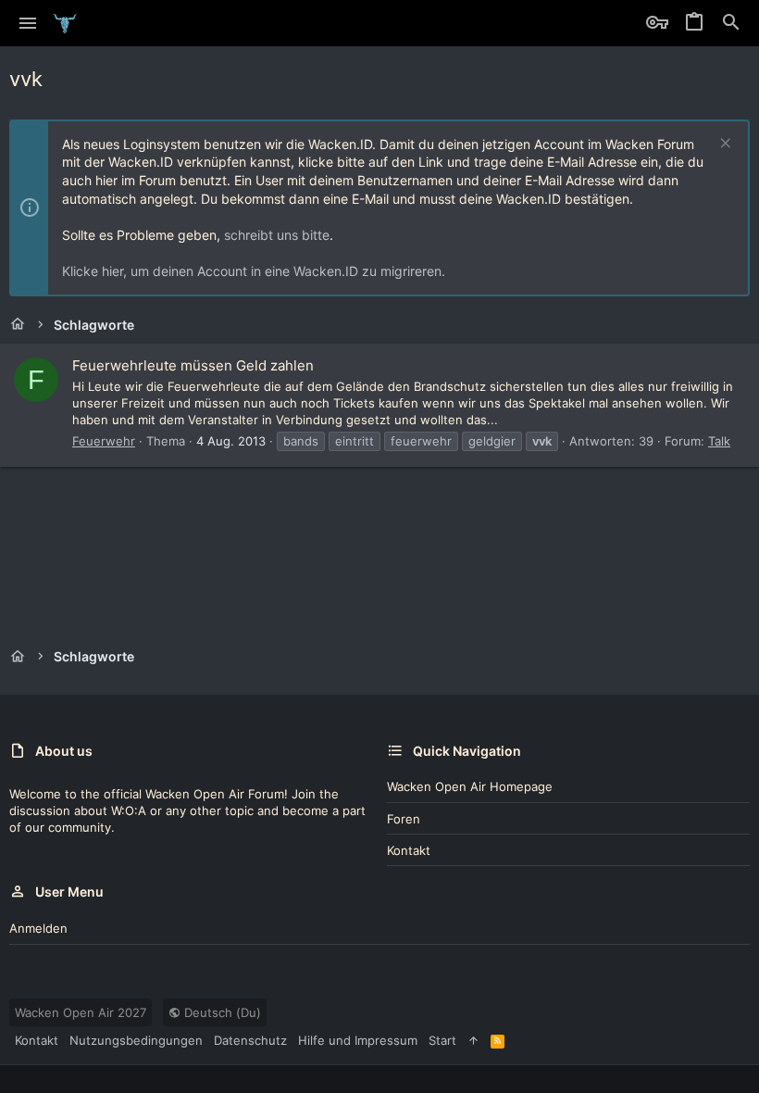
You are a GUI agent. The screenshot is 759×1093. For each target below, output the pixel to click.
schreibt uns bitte (277, 235)
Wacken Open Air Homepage (470, 786)
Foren (403, 818)
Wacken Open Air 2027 (80, 1012)
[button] (28, 23)
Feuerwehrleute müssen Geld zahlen (193, 365)
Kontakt (408, 850)
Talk (719, 440)
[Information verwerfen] (723, 145)
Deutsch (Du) (220, 1012)
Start (442, 1040)
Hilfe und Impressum (357, 1040)
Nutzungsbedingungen (136, 1040)
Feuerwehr (103, 440)
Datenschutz (250, 1040)
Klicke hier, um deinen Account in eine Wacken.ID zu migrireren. (253, 271)
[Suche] (731, 23)
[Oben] (473, 1040)
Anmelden (38, 928)
